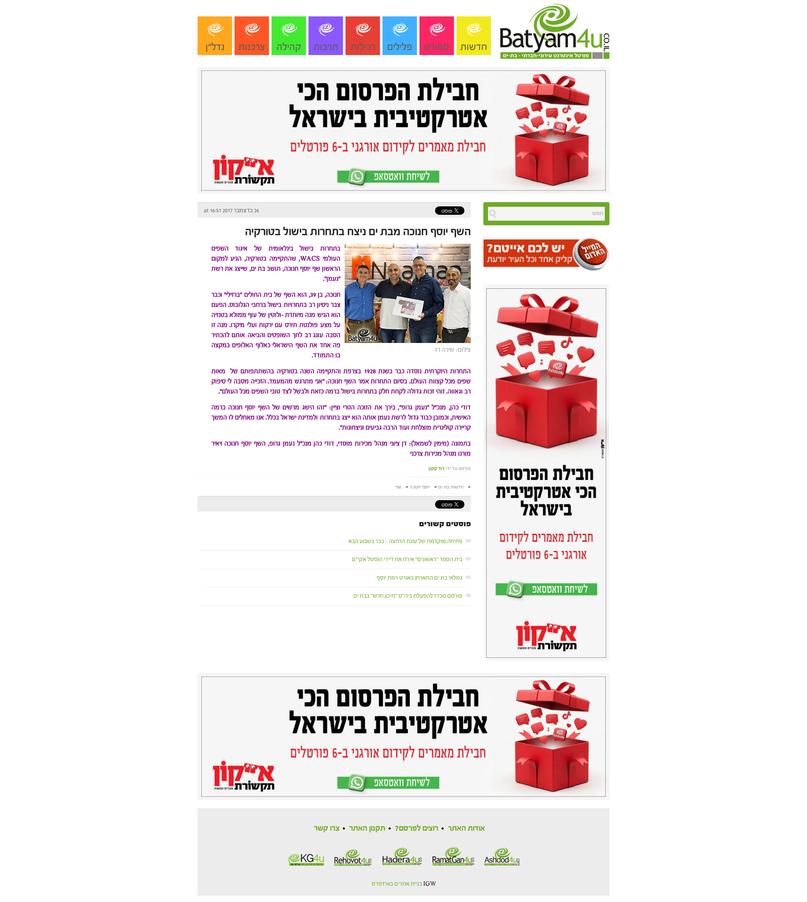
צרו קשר (327, 828)
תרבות (326, 47)
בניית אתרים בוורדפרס (397, 884)
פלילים (399, 47)
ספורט (436, 47)
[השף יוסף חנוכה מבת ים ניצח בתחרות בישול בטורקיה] (405, 292)
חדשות (473, 47)
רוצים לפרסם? (416, 828)
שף (398, 487)
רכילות (363, 47)
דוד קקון (437, 468)
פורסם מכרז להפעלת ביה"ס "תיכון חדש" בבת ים (407, 596)
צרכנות (251, 47)
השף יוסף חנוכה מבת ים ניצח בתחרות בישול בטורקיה (358, 231)
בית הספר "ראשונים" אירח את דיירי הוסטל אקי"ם (407, 559)
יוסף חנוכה (420, 487)
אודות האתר (466, 828)
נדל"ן (215, 47)
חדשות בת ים (451, 487)
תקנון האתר (367, 828)
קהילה (289, 47)
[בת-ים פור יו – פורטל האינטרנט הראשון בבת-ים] (554, 29)
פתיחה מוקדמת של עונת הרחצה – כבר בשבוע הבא (405, 541)
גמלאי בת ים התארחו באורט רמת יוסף (419, 578)
